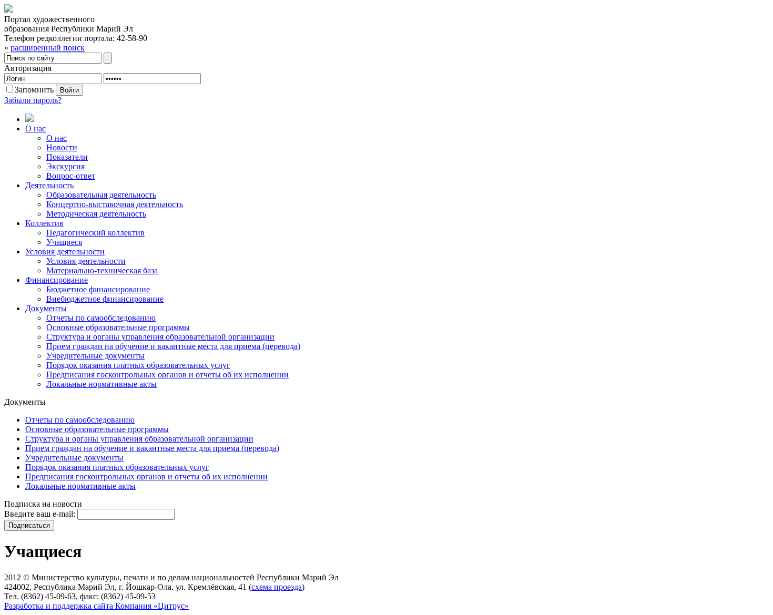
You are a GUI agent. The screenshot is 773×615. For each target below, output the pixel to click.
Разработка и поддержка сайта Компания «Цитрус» (96, 605)
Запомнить (34, 89)
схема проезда (276, 586)
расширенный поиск (48, 47)
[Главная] (397, 119)
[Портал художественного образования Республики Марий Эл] (8, 9)
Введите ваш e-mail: (39, 513)
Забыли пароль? (33, 100)
